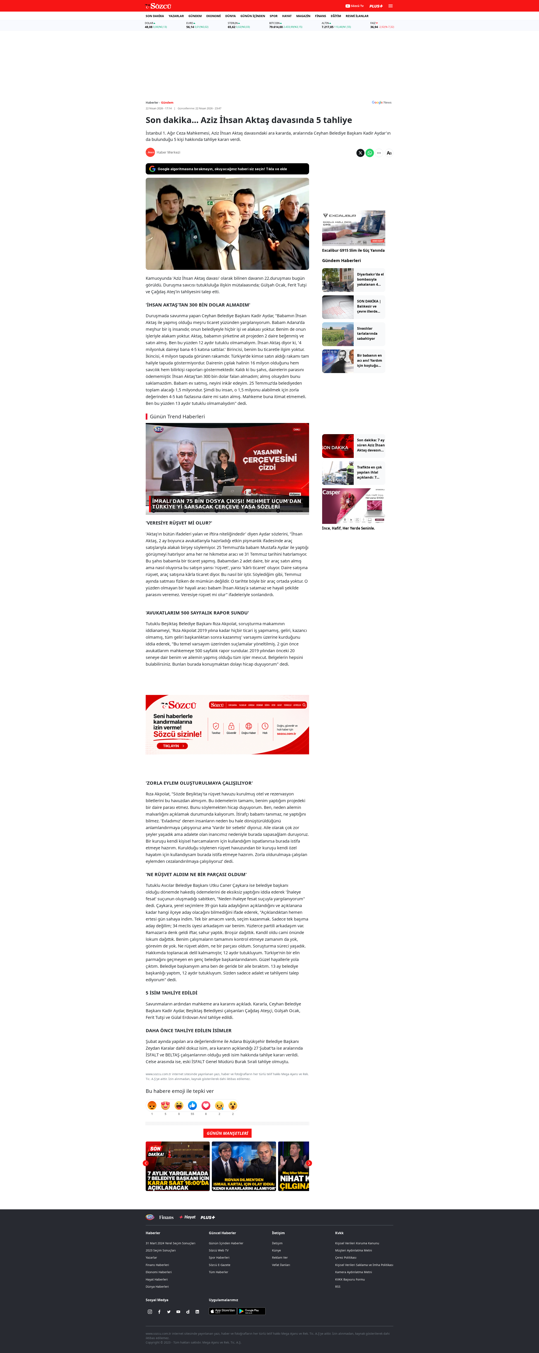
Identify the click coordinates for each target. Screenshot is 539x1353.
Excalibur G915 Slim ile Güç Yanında (353, 250)
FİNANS (320, 16)
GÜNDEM (195, 16)
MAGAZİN (303, 16)
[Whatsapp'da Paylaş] (370, 153)
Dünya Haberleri (157, 1287)
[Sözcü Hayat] (187, 1217)
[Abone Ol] (381, 102)
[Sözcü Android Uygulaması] (251, 1311)
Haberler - (153, 102)
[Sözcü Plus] (208, 1217)
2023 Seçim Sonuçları (161, 1250)
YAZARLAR (176, 16)
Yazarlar (151, 1257)
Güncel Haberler (222, 1233)
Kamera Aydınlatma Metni (353, 1272)
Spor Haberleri (219, 1257)
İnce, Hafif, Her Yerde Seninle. (348, 528)
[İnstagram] (150, 1311)
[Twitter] (169, 1311)
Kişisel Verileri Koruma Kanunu (357, 1243)
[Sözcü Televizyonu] (150, 1217)
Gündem (167, 102)
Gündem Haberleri (341, 260)
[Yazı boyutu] (389, 153)
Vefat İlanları (281, 1265)
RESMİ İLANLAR (357, 16)
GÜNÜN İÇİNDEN (252, 16)
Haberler (153, 1233)
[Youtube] (178, 1311)
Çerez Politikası (345, 1257)
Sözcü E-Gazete (219, 1265)
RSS (337, 1287)
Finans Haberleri (157, 1265)
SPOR (274, 16)
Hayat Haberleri (157, 1279)
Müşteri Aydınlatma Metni (353, 1250)
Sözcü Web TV (218, 1250)
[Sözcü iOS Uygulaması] (223, 1311)
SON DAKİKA (155, 16)
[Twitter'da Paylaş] (360, 153)
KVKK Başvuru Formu (350, 1279)
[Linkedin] (197, 1311)
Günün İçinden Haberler (226, 1243)
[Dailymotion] (188, 1311)
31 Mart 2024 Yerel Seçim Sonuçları (170, 1243)
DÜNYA (230, 16)
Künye (276, 1250)
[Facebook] (159, 1311)
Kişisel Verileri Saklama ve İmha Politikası (364, 1265)
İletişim (277, 1243)
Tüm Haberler (218, 1272)
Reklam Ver (280, 1257)
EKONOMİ (213, 16)
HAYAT (287, 16)
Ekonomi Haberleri (159, 1272)
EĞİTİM (336, 16)
